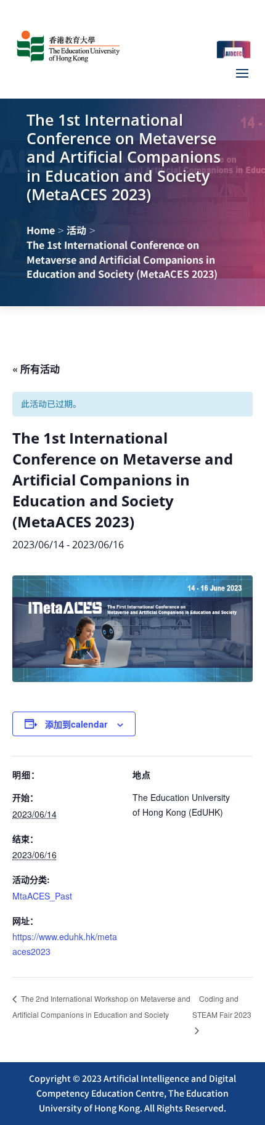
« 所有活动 (36, 369)
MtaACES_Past (42, 896)
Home (40, 229)
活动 (76, 229)
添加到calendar (76, 724)
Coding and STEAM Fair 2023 (221, 1006)
